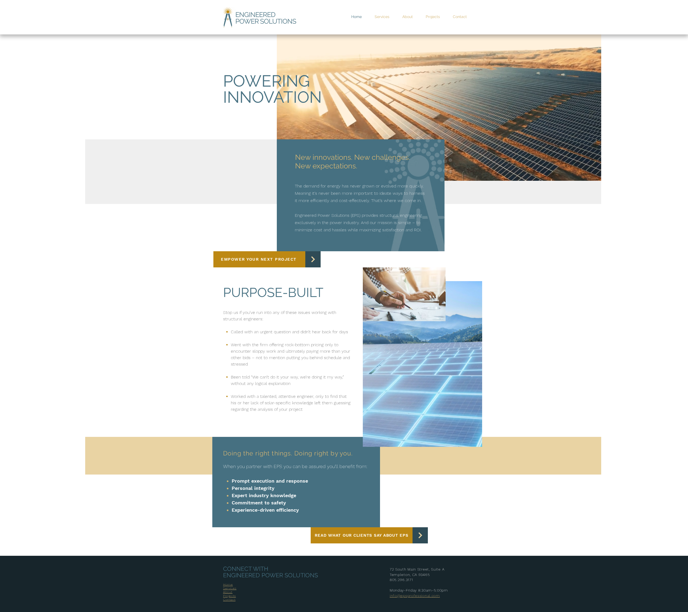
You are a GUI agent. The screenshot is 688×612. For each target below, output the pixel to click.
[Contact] (313, 259)
